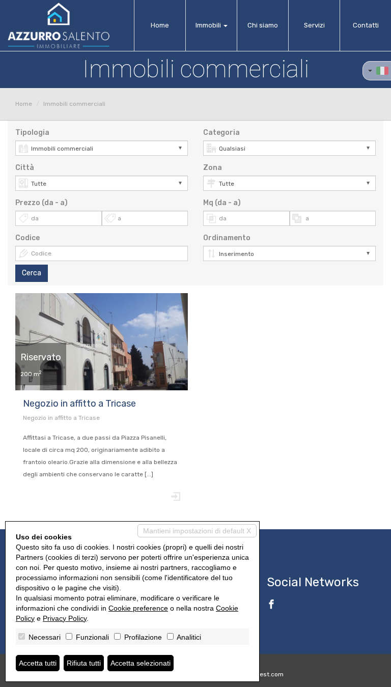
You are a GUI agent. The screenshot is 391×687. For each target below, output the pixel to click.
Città (24, 167)
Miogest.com (265, 674)
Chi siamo (262, 25)
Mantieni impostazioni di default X (197, 531)
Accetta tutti (38, 663)
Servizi (314, 25)
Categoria (221, 132)
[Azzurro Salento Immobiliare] (58, 25)
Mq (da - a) (222, 202)
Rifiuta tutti (84, 663)
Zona (212, 167)
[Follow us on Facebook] (271, 605)
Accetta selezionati (140, 663)
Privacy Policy (65, 618)
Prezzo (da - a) (41, 202)
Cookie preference (138, 608)
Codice (27, 238)
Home (160, 25)
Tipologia (32, 132)
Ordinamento (226, 238)
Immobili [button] (209, 25)
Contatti (366, 25)
